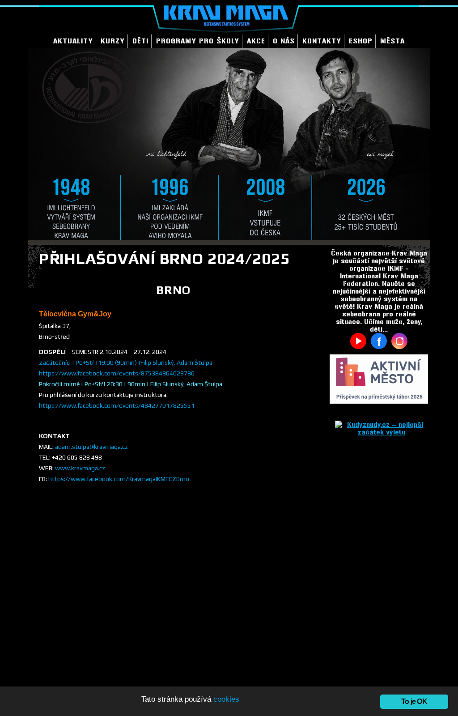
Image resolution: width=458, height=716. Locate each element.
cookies (226, 699)
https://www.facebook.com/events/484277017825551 (117, 405)
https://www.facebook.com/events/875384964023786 (117, 373)
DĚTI (140, 41)
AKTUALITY (73, 41)
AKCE (256, 41)
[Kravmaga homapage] (229, 17)
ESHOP (361, 41)
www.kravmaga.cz (80, 468)
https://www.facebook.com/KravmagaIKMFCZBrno (118, 478)
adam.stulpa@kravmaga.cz (91, 446)
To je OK (414, 701)
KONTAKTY (321, 41)
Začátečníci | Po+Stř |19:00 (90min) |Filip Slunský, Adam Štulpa (125, 362)
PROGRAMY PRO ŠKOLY (197, 41)
